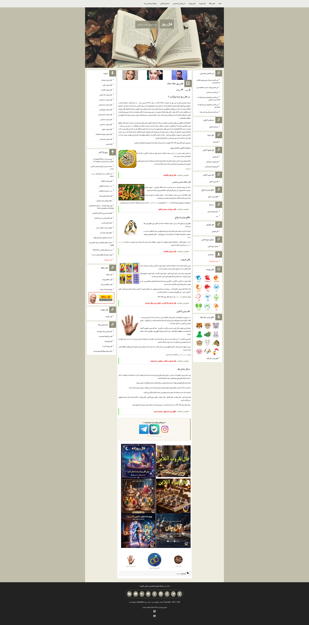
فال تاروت (202, 3)
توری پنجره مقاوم (106, 181)
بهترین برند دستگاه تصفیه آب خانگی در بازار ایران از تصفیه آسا (103, 160)
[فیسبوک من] (167, 594)
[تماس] (154, 594)
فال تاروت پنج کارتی (105, 109)
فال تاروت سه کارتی (105, 99)
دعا (217, 216)
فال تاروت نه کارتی (106, 119)
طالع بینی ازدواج (213, 196)
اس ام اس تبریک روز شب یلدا (209, 111)
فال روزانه (192, 3)
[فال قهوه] (173, 496)
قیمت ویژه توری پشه (105, 195)
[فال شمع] (138, 496)
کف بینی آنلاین (183, 354)
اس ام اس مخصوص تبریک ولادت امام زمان (208, 106)
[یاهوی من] (179, 594)
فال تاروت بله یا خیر (105, 139)
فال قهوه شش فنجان (211, 166)
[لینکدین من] (129, 594)
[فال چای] (173, 531)
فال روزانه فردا (107, 346)
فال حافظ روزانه (153, 202)
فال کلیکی (215, 231)
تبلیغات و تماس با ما (150, 3)
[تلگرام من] (173, 594)
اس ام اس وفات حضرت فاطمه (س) (207, 87)
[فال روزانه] (138, 461)
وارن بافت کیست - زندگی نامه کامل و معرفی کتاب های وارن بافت (101, 207)
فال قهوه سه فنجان (212, 161)
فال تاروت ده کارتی (106, 124)
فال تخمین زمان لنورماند (104, 331)
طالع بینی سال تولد (212, 358)
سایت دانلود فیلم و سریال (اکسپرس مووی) (101, 243)
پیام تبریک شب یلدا (106, 289)
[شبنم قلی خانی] (130, 75)
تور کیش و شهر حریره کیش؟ (103, 217)
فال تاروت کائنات (106, 89)
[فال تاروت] (173, 461)
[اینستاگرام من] (160, 594)
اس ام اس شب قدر (212, 92)
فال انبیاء (215, 141)
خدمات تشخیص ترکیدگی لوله (102, 237)
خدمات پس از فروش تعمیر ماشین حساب (102, 167)
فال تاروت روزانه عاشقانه (104, 134)
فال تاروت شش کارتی (105, 114)
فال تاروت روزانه (106, 80)
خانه (219, 3)
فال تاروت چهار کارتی (105, 104)
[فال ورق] (138, 531)
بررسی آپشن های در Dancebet (102, 249)
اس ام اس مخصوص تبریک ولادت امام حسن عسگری (208, 98)
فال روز (167, 24)
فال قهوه (215, 156)
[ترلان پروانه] (155, 75)
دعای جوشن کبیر (212, 211)
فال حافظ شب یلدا (106, 284)
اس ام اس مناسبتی (179, 3)
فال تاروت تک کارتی (105, 94)
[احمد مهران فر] (179, 75)
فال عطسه (109, 316)
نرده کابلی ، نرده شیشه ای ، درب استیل (102, 175)
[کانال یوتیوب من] (135, 594)
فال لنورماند (108, 341)
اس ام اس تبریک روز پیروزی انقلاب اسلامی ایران (208, 81)
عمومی (178, 573)
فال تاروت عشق (107, 129)
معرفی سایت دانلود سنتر (104, 227)
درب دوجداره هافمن (105, 186)
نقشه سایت (146, 607)
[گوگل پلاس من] (142, 594)
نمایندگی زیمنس (107, 222)
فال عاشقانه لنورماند (105, 336)
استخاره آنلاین (164, 3)
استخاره (188, 168)
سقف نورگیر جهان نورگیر (104, 200)
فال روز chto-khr (175, 83)
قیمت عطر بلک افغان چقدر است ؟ (101, 254)
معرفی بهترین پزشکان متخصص (102, 213)
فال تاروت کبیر (107, 85)
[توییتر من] (148, 594)
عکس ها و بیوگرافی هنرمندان (102, 351)
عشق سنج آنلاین (213, 246)
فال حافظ (212, 3)
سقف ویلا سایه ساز (106, 232)
